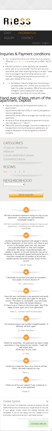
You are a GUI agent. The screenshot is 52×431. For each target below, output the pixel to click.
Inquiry (9, 38)
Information (27, 33)
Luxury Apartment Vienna (18, 155)
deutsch (36, 42)
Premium (8, 151)
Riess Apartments (17, 22)
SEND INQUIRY (26, 194)
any (5, 171)
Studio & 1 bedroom (15, 147)
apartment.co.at (19, 61)
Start (7, 33)
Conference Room (14, 159)
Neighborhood (17, 180)
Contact (27, 38)
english (45, 42)
